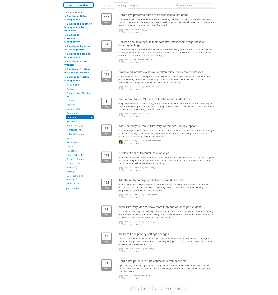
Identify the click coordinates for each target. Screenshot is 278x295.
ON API (70, 146)
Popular (134, 5)
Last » (180, 288)
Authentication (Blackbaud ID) (79, 95)
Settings (71, 171)
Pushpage (72, 150)
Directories (80, 117)
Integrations (75, 129)
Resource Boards (75, 159)
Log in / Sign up (71, 188)
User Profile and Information (75, 177)
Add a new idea (78, 5)
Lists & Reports (76, 134)
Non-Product (73, 183)
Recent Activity (74, 154)
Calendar (71, 100)
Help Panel (72, 121)
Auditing (71, 88)
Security (71, 167)
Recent (107, 5)
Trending (121, 5)
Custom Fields (73, 108)
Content (70, 104)
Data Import (72, 113)
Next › (169, 288)
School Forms (73, 163)
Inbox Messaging (75, 125)
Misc (69, 138)
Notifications (73, 142)
